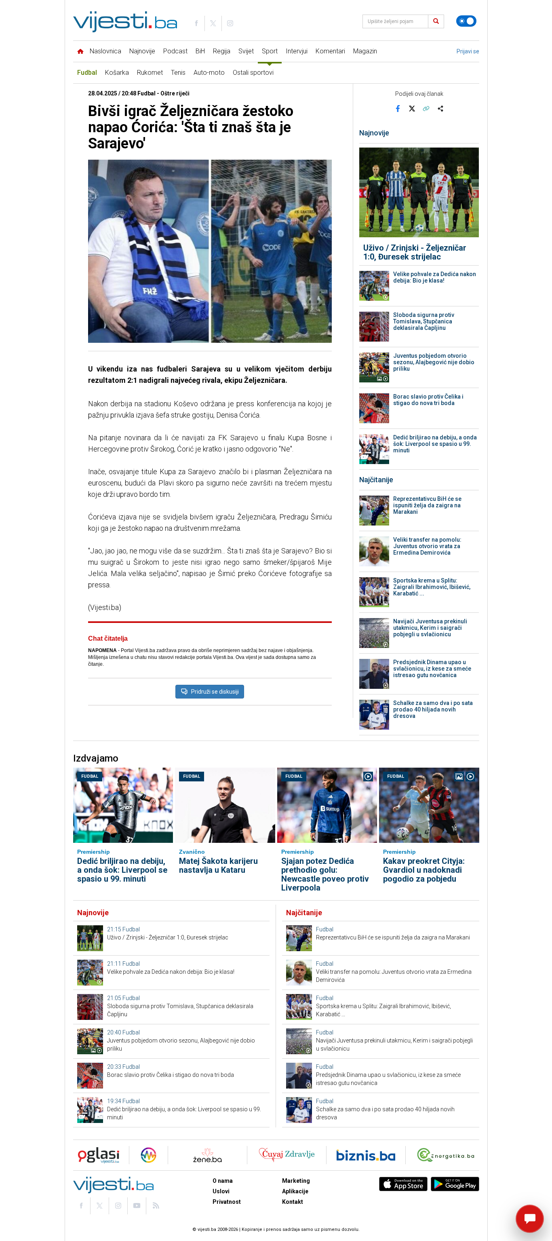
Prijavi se (468, 51)
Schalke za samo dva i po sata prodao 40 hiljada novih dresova (433, 709)
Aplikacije (295, 1191)
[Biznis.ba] (366, 1155)
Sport (270, 51)
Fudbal (87, 72)
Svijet (246, 51)
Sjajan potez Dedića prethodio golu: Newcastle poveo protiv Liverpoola (325, 874)
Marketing (296, 1181)
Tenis (178, 72)
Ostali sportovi (253, 72)
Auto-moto (209, 72)
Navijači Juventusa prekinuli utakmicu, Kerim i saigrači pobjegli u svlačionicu (430, 627)
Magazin (365, 51)
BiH (200, 51)
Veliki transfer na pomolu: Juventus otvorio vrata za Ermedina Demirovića (427, 546)
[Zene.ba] (207, 1155)
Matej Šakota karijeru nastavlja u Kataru (218, 865)
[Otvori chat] (529, 1219)
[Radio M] (96, 1155)
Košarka (117, 72)
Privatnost (227, 1202)
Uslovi (221, 1191)
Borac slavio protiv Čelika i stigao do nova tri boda (428, 399)
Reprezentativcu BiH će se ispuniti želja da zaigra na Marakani (427, 505)
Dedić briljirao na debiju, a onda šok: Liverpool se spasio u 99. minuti (435, 444)
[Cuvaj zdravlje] (286, 1155)
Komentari (330, 51)
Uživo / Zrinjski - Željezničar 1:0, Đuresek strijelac (414, 252)
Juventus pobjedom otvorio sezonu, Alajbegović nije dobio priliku (433, 362)
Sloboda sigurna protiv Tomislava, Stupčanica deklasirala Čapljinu (423, 321)
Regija (221, 51)
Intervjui (297, 51)
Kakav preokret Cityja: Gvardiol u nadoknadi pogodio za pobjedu (424, 870)
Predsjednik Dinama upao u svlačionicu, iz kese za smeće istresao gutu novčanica (432, 668)
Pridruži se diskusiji (215, 691)
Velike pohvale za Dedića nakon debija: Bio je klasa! (434, 277)
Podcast (175, 51)
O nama (223, 1181)
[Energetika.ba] (447, 1155)
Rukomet (150, 72)
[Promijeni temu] (466, 21)
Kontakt (292, 1202)
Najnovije (142, 51)
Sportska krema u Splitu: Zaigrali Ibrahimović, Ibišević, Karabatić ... (431, 587)
